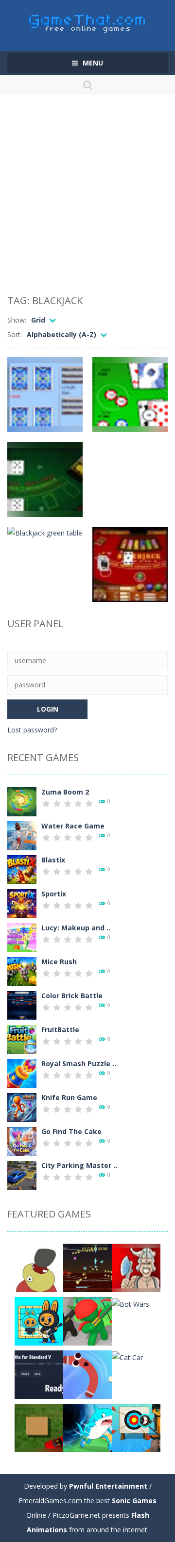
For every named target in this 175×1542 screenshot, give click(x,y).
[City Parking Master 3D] (21, 1174)
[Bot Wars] (130, 1303)
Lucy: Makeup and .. (75, 927)
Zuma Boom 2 (65, 791)
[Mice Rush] (21, 970)
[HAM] (39, 1267)
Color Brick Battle (72, 995)
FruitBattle (60, 1029)
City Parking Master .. (79, 1165)
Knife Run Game (69, 1097)
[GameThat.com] (87, 21)
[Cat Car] (127, 1356)
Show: (16, 320)
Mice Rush (59, 961)
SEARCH (87, 85)
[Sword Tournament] (136, 1267)
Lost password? (32, 729)
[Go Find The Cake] (21, 1140)
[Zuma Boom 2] (21, 801)
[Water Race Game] (21, 835)
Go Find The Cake (71, 1131)
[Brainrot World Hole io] (87, 1427)
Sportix (53, 893)
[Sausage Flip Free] (87, 1374)
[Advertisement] (87, 196)
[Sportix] (21, 903)
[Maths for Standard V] (39, 1374)
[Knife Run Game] (21, 1106)
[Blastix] (21, 869)
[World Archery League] (136, 1427)
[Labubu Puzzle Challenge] (39, 1320)
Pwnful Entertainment (108, 1486)
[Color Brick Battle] (21, 1004)
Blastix (53, 859)
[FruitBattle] (21, 1038)
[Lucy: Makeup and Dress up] (21, 936)
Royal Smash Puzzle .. (78, 1063)
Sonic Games (134, 1500)
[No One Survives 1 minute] (87, 1267)
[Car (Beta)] (39, 1427)
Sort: (14, 334)
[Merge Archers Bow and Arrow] (87, 1320)
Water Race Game (73, 825)
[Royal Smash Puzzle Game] (21, 1072)
